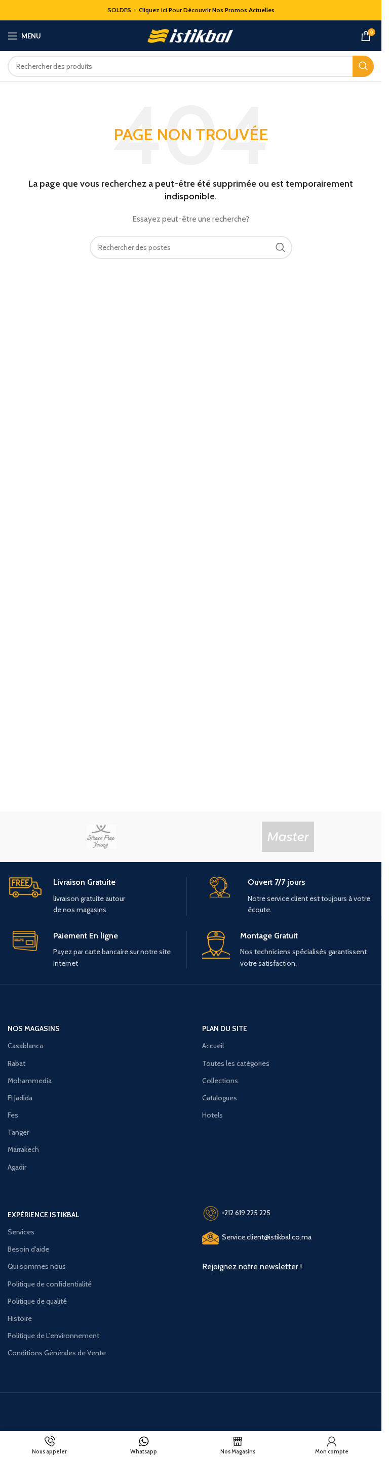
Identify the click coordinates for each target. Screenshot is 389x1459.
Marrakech (23, 1149)
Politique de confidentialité (50, 1284)
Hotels (212, 1115)
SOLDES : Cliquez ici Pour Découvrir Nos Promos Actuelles (191, 10)
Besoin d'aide (28, 1249)
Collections (220, 1080)
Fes (13, 1115)
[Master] (287, 836)
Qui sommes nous (37, 1266)
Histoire (20, 1318)
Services (21, 1231)
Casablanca (25, 1045)
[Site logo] (190, 34)
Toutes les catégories (235, 1063)
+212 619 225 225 (245, 1212)
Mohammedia (30, 1080)
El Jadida (20, 1097)
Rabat (16, 1063)
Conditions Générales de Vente (57, 1352)
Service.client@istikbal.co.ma (267, 1237)
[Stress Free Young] (101, 836)
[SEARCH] (363, 66)
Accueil (213, 1045)
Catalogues (219, 1097)
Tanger (18, 1132)
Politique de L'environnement (53, 1335)
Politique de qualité (37, 1301)
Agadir (17, 1167)
